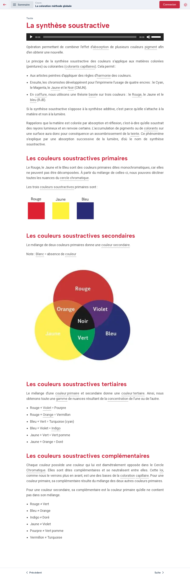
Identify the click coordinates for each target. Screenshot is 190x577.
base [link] (92, 94)
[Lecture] (31, 37)
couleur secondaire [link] (115, 245)
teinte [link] (135, 134)
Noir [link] (71, 88)
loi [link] (161, 470)
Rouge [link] (137, 94)
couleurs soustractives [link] (57, 187)
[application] (95, 37)
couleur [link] (70, 254)
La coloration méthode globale (53, 6)
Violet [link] (47, 408)
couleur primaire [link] (67, 393)
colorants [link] (151, 128)
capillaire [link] (142, 475)
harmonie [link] (104, 75)
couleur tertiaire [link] (133, 393)
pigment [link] (151, 47)
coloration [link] (127, 475)
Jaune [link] (55, 88)
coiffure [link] (41, 94)
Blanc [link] (40, 254)
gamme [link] (61, 399)
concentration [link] (118, 399)
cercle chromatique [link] (74, 178)
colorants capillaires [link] (80, 66)
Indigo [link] (55, 428)
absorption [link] (101, 47)
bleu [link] (33, 100)
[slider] (156, 36)
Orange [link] (48, 415)
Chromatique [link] (35, 470)
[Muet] (148, 37)
